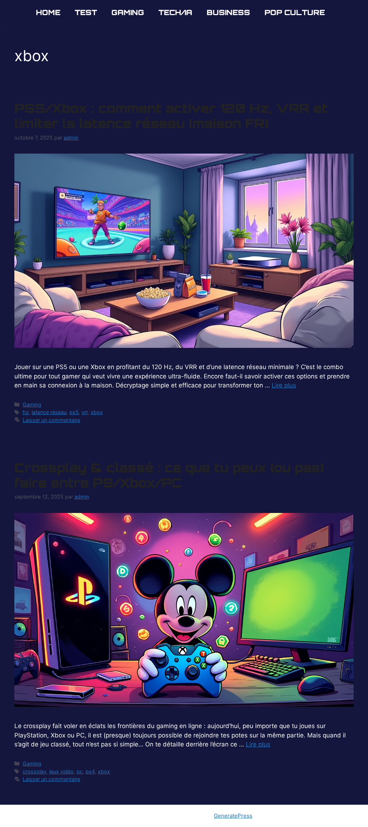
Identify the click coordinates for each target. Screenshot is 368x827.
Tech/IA (175, 12)
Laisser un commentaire (51, 420)
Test (86, 12)
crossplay (34, 771)
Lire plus (284, 385)
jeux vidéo (61, 771)
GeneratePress (233, 815)
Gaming (127, 12)
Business (228, 12)
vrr (85, 412)
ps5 (74, 412)
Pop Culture (294, 12)
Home (48, 12)
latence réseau (49, 412)
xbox (97, 412)
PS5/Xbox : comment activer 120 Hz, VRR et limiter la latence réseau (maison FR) (171, 115)
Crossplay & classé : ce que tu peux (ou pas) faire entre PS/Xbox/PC (168, 475)
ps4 (90, 771)
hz (26, 412)
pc (80, 771)
